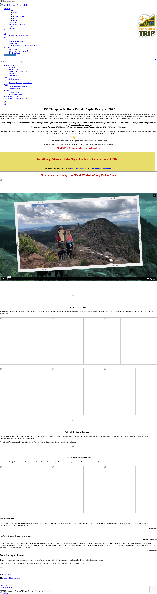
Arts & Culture (13, 22)
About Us (7, 47)
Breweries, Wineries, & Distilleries (19, 36)
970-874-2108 (6, 574)
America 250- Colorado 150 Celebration (25, 45)
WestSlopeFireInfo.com (79, 168)
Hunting (15, 20)
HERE (63, 148)
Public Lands (12, 28)
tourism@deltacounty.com (11, 578)
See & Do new (10, 65)
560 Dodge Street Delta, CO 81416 (6, 586)
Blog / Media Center (14, 53)
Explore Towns (13, 32)
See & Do (7, 9)
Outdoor (11, 26)
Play (5, 39)
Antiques (15, 12)
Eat (5, 34)
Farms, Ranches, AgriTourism (17, 24)
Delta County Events (10, 55)
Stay (5, 30)
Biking (14, 14)
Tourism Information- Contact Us (18, 51)
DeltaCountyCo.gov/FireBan (100, 168)
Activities (11, 11)
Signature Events (14, 43)
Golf (14, 18)
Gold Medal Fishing (18, 16)
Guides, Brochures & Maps (16, 41)
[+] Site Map (4, 593)
